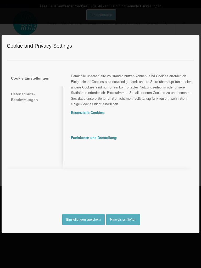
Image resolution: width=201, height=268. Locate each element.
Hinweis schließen (123, 219)
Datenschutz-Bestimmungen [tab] (24, 97)
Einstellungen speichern (83, 219)
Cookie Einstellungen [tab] (30, 78)
